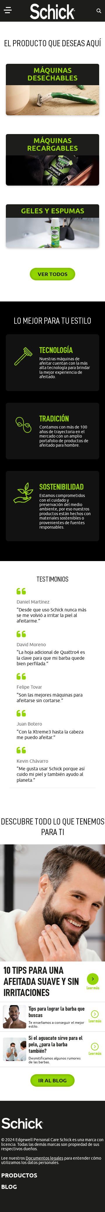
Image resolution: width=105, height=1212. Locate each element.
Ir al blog (52, 1080)
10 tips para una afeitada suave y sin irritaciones (41, 981)
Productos (19, 1175)
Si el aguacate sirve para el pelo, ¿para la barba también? (56, 1044)
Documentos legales (44, 1158)
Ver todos (52, 274)
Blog (9, 1186)
